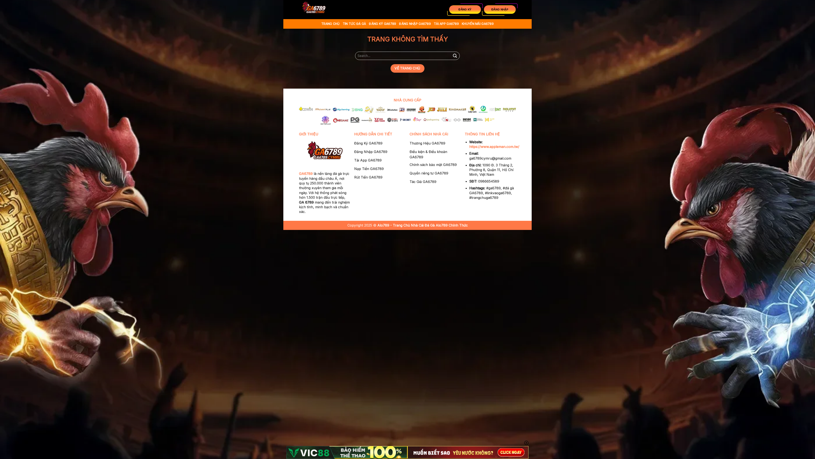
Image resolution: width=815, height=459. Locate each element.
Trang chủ (330, 24)
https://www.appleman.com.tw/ (494, 146)
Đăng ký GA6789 (382, 24)
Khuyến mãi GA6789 (478, 24)
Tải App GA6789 (446, 24)
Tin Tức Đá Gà (354, 24)
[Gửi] (455, 56)
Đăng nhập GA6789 (415, 24)
